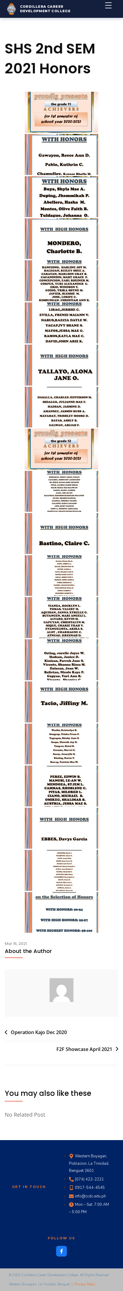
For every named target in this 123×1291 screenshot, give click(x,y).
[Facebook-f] (61, 1251)
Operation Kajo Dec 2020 (39, 1032)
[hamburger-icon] (111, 8)
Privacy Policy (84, 1284)
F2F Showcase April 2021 (84, 1049)
